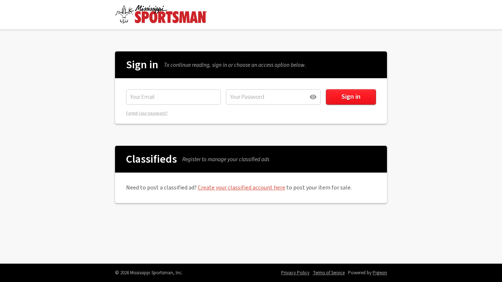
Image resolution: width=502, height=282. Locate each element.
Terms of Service (329, 273)
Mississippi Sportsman (161, 14)
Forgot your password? (147, 113)
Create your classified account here (241, 188)
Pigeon (380, 273)
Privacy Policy (295, 273)
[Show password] (313, 97)
